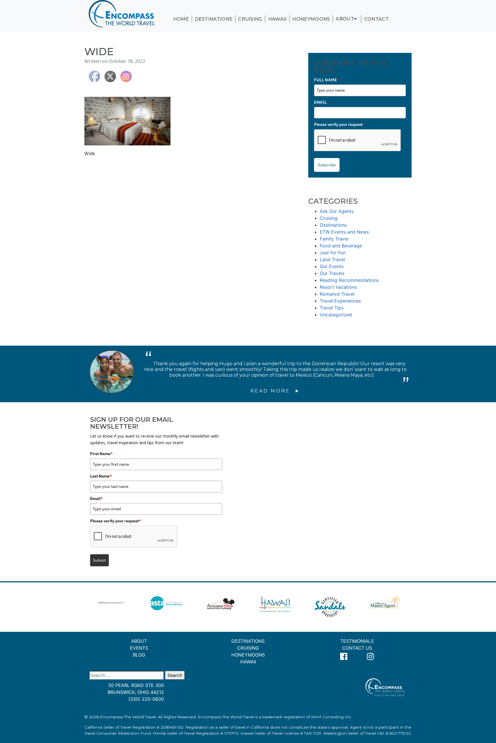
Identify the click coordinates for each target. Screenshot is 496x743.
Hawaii (277, 19)
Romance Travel (337, 294)
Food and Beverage (341, 246)
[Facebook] (343, 656)
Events (139, 648)
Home (181, 19)
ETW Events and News (344, 232)
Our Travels (332, 273)
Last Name (101, 476)
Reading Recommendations (349, 280)
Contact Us (357, 648)
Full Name (326, 79)
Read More (271, 391)
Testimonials (357, 641)
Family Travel (334, 239)
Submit (99, 560)
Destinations (213, 19)
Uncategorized (336, 314)
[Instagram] (370, 656)
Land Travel (332, 259)
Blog (139, 654)
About (345, 19)
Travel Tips (332, 308)
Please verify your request (339, 124)
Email (321, 102)
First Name (101, 453)
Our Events (332, 266)
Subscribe (327, 165)
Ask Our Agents (337, 211)
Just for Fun (333, 252)
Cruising (250, 19)
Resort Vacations (338, 287)
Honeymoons (311, 19)
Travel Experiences (340, 301)
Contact (376, 19)
